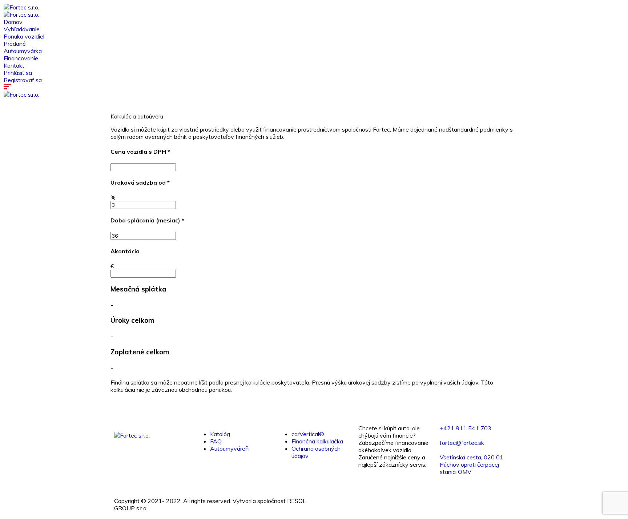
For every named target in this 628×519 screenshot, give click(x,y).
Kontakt (14, 65)
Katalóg (220, 434)
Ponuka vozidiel (24, 36)
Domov (13, 21)
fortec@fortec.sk (462, 442)
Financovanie (21, 58)
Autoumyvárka (23, 51)
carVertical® (307, 434)
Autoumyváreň (229, 448)
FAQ (216, 441)
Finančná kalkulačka (317, 441)
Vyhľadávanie (22, 29)
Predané (15, 43)
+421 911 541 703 (465, 428)
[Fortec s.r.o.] (21, 7)
